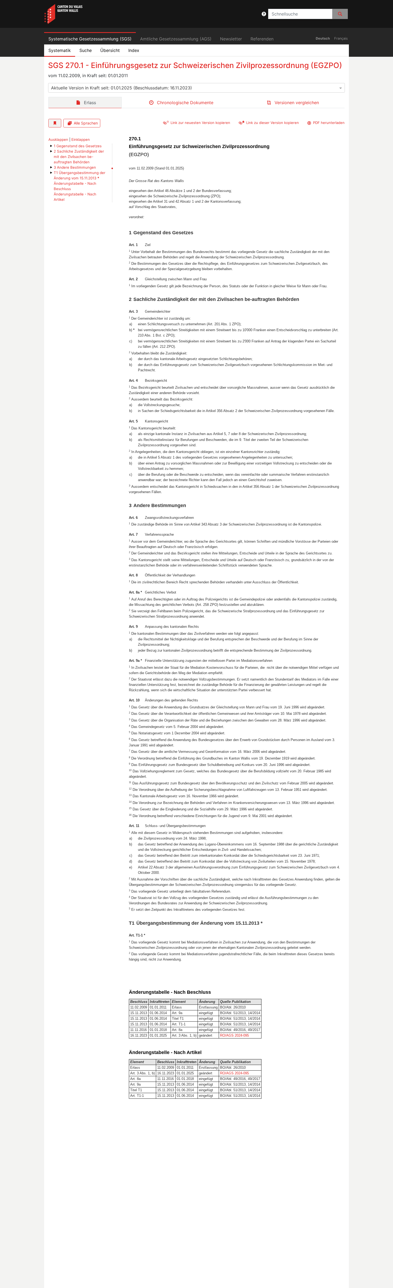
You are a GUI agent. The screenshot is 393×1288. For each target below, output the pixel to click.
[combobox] (196, 88)
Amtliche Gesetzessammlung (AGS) (175, 38)
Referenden (262, 38)
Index (133, 50)
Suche (85, 50)
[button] (264, 14)
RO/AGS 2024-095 (234, 1035)
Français (341, 38)
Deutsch (323, 38)
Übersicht (110, 50)
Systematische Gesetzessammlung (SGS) (90, 38)
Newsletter (231, 38)
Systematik (59, 50)
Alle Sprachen (86, 123)
